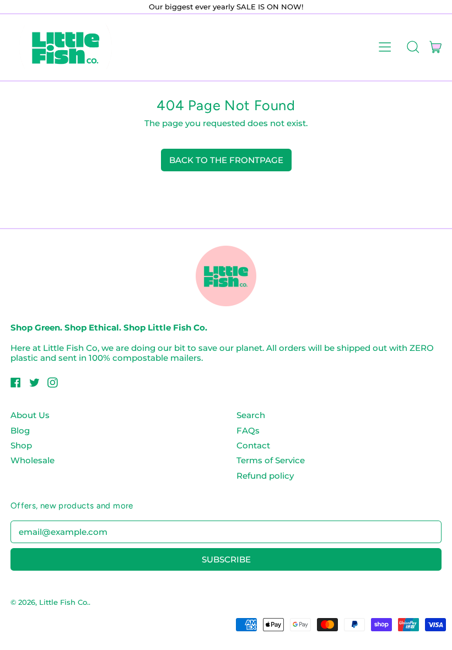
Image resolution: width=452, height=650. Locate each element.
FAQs (248, 430)
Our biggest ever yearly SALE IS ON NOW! (226, 6)
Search (250, 415)
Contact (253, 445)
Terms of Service (270, 460)
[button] (412, 47)
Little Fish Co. (64, 602)
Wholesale (32, 460)
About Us (30, 415)
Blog (20, 430)
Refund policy (265, 475)
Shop (21, 445)
